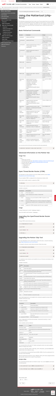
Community (19, 1)
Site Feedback (41, 392)
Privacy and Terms (34, 392)
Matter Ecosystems (5, 37)
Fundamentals (4, 18)
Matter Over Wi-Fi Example (7, 35)
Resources (3, 46)
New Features (4, 14)
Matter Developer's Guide (6, 20)
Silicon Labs (3, 1)
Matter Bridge (4, 39)
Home (30, 4)
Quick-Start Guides (5, 16)
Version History (26, 391)
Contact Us (48, 391)
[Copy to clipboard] (53, 148)
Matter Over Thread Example (7, 25)
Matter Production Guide (6, 42)
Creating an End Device (7, 32)
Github (41, 4)
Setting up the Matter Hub (8, 28)
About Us (36, 391)
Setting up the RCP (6, 30)
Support (37, 4)
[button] (48, 4)
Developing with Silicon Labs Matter (8, 13)
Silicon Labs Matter (6, 11)
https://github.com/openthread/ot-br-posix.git (39, 162)
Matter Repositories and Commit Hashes (29, 242)
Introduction (4, 21)
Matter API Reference (5, 44)
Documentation (12, 1)
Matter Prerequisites (6, 23)
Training (33, 4)
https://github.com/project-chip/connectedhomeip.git (43, 160)
